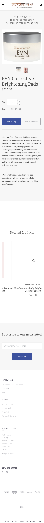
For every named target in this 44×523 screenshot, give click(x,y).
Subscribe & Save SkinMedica (12, 385)
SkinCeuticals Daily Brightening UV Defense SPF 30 (23, 289)
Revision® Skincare (9, 416)
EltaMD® (5, 412)
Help (3, 392)
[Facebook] (2, 473)
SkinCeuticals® (7, 404)
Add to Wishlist (31, 121)
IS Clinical (5, 420)
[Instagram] (7, 473)
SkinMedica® (6, 408)
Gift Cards (6, 388)
